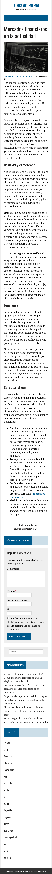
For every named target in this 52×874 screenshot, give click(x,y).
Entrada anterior (28, 525)
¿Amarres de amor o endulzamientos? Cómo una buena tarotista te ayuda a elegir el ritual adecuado (23, 677)
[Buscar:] (26, 651)
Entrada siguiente (24, 528)
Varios (6, 844)
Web (9, 609)
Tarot (6, 824)
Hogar (6, 776)
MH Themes (42, 871)
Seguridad (8, 810)
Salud (6, 803)
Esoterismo (9, 770)
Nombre (11, 591)
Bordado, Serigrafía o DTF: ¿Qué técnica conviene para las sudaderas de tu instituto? (25, 688)
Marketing (8, 783)
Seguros (7, 817)
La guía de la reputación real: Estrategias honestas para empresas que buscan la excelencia (25, 700)
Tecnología (8, 830)
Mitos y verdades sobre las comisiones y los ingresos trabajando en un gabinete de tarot (26, 711)
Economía (8, 756)
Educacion (8, 763)
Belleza (7, 743)
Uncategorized (10, 837)
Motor (6, 797)
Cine (6, 749)
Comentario (13, 568)
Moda (6, 790)
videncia (7, 857)
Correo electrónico (17, 600)
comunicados (26, 76)
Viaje (6, 851)
